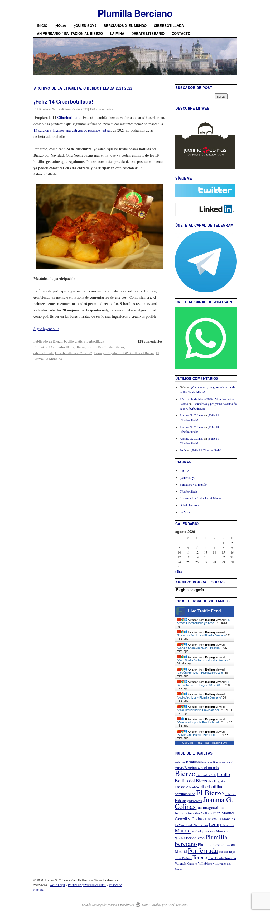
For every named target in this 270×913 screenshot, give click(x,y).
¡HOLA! (60, 25)
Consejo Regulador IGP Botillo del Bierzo (124, 352)
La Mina (117, 33)
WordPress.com (177, 904)
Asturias (180, 762)
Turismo (230, 857)
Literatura (227, 824)
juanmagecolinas (210, 807)
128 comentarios (102, 109)
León (214, 824)
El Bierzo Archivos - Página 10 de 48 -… (203, 683)
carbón (194, 787)
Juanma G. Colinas (191, 415)
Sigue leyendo (46, 328)
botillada (211, 775)
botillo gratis (73, 341)
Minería (221, 831)
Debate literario (148, 33)
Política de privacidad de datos (87, 885)
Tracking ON (219, 742)
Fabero (180, 800)
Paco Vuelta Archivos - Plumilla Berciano (203, 660)
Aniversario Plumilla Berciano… (198, 734)
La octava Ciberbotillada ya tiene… (203, 621)
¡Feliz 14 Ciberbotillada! (63, 101)
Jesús (183, 450)
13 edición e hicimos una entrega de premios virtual (72, 130)
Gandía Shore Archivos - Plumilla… (200, 647)
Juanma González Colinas (193, 813)
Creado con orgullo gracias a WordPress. (108, 904)
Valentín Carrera (186, 863)
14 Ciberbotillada (61, 347)
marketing (197, 831)
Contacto (181, 33)
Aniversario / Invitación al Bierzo (70, 33)
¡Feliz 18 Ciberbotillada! (206, 450)
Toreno (199, 857)
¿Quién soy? (85, 25)
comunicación (185, 793)
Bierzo (57, 341)
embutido (230, 794)
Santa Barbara (183, 858)
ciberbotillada (94, 341)
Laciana (211, 818)
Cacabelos (182, 786)
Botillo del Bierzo (111, 347)
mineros (210, 831)
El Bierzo (210, 792)
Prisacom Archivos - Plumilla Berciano (202, 635)
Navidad (180, 838)
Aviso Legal (57, 885)
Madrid (183, 830)
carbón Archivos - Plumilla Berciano (200, 672)
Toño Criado (216, 858)
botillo (92, 347)
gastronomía (194, 801)
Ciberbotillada (169, 25)
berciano (206, 762)
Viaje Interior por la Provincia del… (199, 709)
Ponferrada (203, 850)
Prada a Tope (227, 852)
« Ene (178, 571)
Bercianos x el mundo (125, 25)
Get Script (188, 742)
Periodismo (195, 837)
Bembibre (193, 761)
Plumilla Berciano (135, 13)
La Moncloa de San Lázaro (191, 825)
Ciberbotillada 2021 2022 (73, 352)
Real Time (203, 742)
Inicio (42, 25)
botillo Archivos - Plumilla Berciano (199, 697)
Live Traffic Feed (204, 611)
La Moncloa (53, 358)
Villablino (205, 863)
